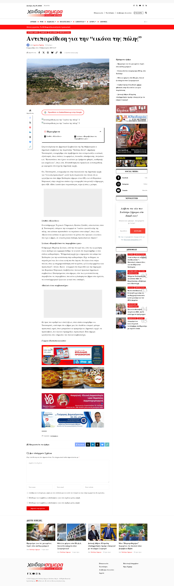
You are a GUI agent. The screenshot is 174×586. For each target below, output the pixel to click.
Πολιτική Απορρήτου (131, 239)
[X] (137, 5)
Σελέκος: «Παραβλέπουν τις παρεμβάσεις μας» (85, 137)
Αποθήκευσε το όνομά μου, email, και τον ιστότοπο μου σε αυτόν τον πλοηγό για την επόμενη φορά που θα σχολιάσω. (67, 493)
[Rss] (146, 5)
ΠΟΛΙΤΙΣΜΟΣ (132, 304)
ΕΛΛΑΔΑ (131, 287)
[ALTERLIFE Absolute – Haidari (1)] (131, 161)
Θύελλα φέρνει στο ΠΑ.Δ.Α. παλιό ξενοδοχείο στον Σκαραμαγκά (69, 546)
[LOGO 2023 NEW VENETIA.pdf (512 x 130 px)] (73, 400)
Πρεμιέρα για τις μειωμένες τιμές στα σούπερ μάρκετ (39, 544)
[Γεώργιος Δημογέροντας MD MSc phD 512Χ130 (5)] (73, 419)
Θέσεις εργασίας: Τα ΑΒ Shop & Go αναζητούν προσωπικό (48, 27)
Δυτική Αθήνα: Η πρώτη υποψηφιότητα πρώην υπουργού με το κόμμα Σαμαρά (130, 97)
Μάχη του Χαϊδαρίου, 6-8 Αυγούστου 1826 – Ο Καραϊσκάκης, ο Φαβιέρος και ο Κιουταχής (137, 280)
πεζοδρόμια (54, 436)
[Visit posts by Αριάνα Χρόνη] (28, 45)
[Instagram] (143, 5)
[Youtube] (131, 190)
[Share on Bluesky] (52, 53)
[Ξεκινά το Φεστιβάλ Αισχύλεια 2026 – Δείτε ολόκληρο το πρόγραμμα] (121, 308)
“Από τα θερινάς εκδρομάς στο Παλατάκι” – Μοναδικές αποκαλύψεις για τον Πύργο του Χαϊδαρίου (137, 262)
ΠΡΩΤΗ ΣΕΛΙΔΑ (64, 32)
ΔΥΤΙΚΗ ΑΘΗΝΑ (33, 32)
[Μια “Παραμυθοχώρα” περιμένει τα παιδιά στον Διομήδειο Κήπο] (133, 532)
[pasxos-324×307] (131, 139)
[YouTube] (140, 5)
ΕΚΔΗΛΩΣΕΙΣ (132, 318)
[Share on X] (43, 53)
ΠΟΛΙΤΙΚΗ (53, 32)
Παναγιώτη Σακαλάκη (58, 581)
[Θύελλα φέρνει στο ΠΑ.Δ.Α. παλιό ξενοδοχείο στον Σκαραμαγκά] (71, 532)
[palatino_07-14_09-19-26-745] (73, 377)
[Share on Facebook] (39, 53)
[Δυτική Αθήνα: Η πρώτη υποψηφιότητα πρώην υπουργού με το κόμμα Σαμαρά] (102, 532)
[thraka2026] (131, 109)
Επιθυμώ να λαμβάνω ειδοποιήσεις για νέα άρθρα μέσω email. (54, 503)
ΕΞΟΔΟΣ (141, 318)
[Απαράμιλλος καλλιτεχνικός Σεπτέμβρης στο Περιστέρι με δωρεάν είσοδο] (121, 322)
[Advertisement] (73, 203)
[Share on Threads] (48, 53)
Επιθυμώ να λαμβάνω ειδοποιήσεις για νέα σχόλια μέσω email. (54, 498)
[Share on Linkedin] (30, 132)
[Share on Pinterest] (30, 127)
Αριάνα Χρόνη (38, 45)
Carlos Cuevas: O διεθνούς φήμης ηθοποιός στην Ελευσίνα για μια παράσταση (129, 87)
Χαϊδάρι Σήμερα (35, 549)
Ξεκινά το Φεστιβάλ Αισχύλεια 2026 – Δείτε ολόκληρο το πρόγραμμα (136, 311)
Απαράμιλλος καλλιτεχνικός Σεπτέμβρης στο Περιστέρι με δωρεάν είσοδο (137, 325)
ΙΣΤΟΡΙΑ (131, 254)
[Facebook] (134, 5)
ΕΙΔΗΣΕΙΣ (44, 32)
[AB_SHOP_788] (73, 355)
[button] (146, 13)
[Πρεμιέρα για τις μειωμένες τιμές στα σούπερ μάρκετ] (41, 532)
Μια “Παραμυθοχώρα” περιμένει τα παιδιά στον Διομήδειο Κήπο (130, 546)
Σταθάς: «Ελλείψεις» (54, 136)
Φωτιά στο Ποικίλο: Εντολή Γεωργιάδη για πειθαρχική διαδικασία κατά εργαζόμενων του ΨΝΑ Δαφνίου (136, 295)
